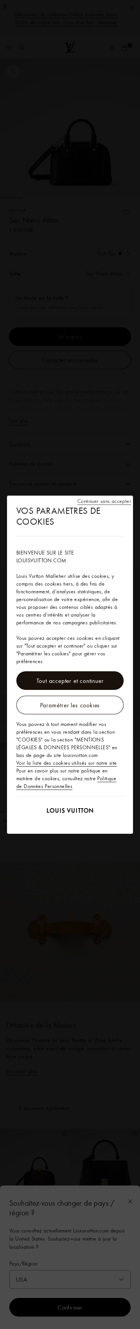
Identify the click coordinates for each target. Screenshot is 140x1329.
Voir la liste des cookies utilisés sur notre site (66, 762)
